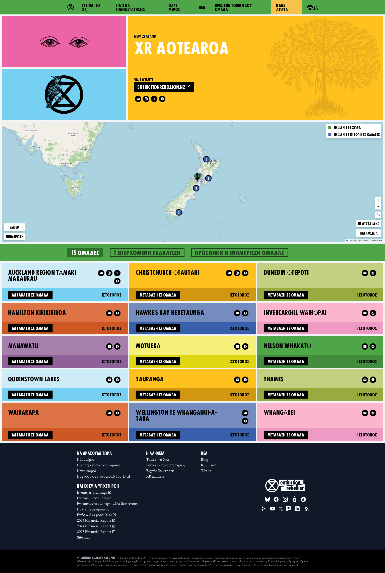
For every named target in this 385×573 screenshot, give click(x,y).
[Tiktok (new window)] (303, 499)
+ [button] (378, 200)
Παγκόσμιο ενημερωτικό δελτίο (102, 476)
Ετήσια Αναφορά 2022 (94, 514)
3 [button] (179, 212)
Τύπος (206, 470)
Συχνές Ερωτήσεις (160, 470)
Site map (83, 537)
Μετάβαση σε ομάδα (30, 295)
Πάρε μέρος (174, 7)
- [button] (378, 206)
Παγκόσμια (369, 233)
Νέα (202, 7)
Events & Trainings (92, 492)
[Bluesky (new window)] (267, 499)
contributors (377, 240)
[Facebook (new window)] (162, 99)
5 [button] (206, 159)
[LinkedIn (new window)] (297, 508)
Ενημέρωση (14, 236)
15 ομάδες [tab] (85, 252)
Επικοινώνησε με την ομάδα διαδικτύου (107, 503)
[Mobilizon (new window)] (294, 499)
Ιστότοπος (112, 295)
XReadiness (155, 476)
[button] (197, 177)
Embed (14, 227)
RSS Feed (208, 465)
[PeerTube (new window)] (263, 508)
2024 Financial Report (94, 525)
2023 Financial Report (94, 520)
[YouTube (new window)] (272, 508)
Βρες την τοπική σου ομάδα (233, 7)
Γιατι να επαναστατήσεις (130, 7)
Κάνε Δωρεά (282, 7)
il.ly (303, 565)
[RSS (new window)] (306, 508)
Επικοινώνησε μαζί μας (94, 497)
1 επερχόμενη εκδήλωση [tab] (147, 252)
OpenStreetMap (365, 240)
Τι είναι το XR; (91, 7)
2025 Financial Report (94, 531)
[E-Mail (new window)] (138, 99)
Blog (204, 459)
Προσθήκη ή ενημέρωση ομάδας (240, 252)
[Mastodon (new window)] (288, 508)
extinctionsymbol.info (287, 565)
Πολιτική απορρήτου (93, 509)
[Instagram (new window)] (146, 99)
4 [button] (208, 178)
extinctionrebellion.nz (161, 86)
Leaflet (352, 240)
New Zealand (369, 223)
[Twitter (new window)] (154, 99)
